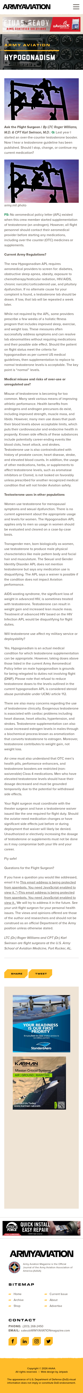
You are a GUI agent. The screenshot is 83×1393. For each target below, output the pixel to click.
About (53, 1300)
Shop (17, 1306)
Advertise (56, 1306)
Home (17, 1294)
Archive (19, 1300)
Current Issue (59, 1294)
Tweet (41, 973)
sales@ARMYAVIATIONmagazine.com (45, 1330)
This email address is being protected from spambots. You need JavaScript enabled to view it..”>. (40, 892)
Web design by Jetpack (54, 1372)
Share (17, 973)
